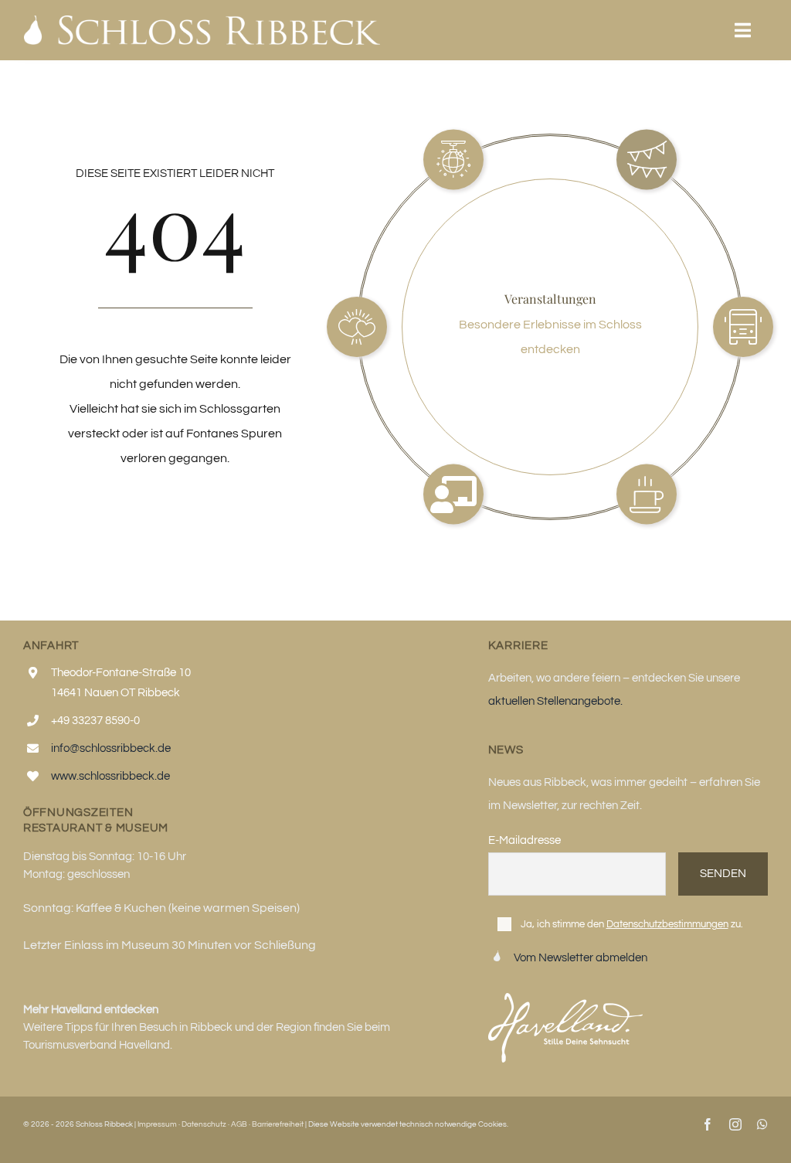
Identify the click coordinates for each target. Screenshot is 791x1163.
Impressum (157, 1124)
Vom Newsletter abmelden (580, 958)
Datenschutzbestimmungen (667, 924)
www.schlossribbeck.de (110, 776)
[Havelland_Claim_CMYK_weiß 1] (565, 999)
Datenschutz (204, 1124)
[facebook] (707, 1124)
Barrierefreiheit (278, 1124)
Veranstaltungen (550, 299)
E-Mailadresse (524, 840)
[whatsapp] (762, 1124)
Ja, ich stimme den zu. (632, 924)
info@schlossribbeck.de (111, 748)
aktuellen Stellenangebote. (555, 701)
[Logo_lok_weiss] (202, 21)
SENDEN (723, 873)
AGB (239, 1124)
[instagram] (735, 1124)
